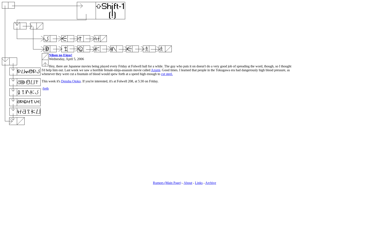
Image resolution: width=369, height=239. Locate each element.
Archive (210, 183)
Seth (46, 88)
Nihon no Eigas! (60, 55)
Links (199, 183)
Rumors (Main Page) (167, 183)
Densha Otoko (71, 81)
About (188, 183)
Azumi (155, 70)
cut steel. (167, 74)
